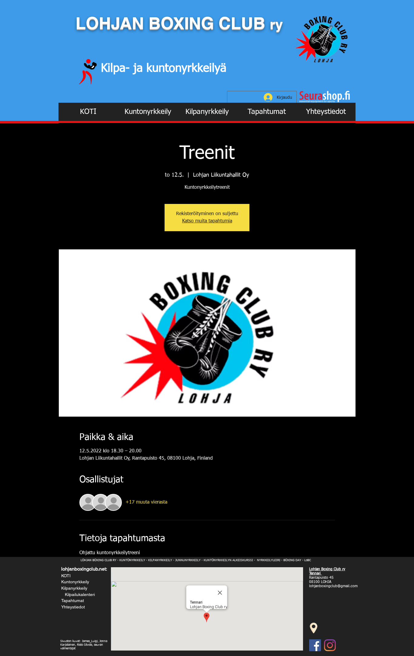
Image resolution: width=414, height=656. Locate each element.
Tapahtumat (72, 600)
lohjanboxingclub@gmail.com (333, 586)
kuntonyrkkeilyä (186, 68)
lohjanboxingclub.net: (84, 569)
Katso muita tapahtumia (207, 221)
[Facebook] (315, 645)
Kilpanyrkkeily (74, 588)
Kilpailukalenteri (78, 594)
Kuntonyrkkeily (75, 581)
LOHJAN (112, 23)
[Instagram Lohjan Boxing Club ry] (330, 645)
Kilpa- (117, 68)
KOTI (66, 575)
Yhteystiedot (73, 606)
